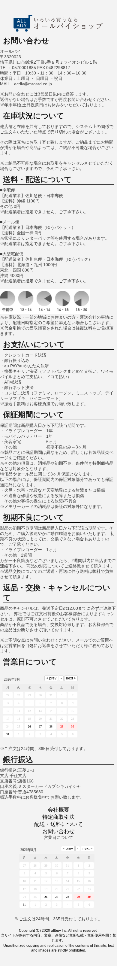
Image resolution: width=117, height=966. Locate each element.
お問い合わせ (58, 831)
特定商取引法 (58, 817)
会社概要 (58, 810)
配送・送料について (58, 824)
